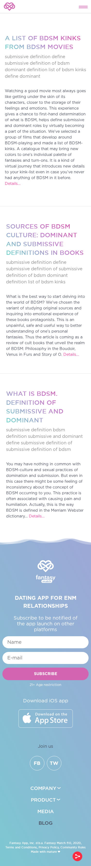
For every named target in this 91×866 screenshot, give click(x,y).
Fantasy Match (55, 843)
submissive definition (27, 57)
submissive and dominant (55, 437)
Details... (13, 184)
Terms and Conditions (21, 847)
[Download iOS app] (45, 718)
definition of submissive (57, 269)
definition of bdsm (50, 63)
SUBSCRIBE (45, 674)
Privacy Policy (49, 847)
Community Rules (73, 847)
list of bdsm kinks (67, 70)
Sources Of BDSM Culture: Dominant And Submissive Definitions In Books (45, 239)
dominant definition (26, 70)
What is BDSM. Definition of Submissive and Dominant (34, 406)
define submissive (25, 443)
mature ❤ (53, 851)
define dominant (22, 76)
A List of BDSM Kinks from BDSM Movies (43, 42)
